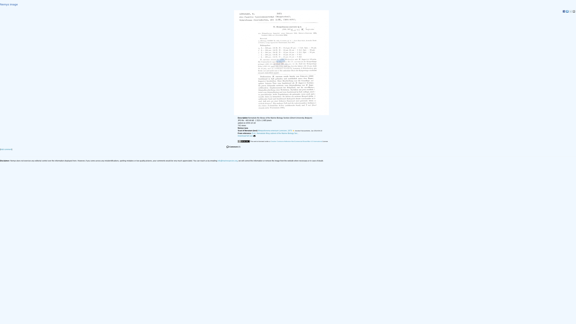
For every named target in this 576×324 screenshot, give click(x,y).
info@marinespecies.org (228, 161)
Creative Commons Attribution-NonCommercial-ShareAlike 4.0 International (296, 141)
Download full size (245, 136)
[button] (293, 130)
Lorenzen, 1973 (275, 131)
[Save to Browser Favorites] (570, 11)
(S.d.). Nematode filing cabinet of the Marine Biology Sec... (275, 133)
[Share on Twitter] (567, 11)
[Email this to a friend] (574, 11)
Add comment (6, 149)
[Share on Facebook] (564, 11)
